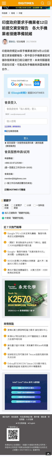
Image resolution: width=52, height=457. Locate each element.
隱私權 (43, 417)
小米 (29, 205)
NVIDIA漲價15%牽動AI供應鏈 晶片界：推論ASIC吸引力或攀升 (28, 262)
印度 (20, 13)
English (32, 423)
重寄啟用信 (16, 127)
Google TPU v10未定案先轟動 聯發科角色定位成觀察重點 (27, 235)
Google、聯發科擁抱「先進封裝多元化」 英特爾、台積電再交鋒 (27, 253)
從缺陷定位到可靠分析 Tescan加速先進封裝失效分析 (28, 356)
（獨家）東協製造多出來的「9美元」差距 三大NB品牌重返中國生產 (28, 244)
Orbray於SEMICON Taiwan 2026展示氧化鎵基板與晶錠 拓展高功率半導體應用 (27, 365)
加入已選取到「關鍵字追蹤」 (18, 213)
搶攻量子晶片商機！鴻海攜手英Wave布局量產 (28, 347)
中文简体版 (21, 423)
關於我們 (6, 417)
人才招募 (29, 419)
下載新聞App (13, 427)
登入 (26, 138)
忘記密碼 (8, 127)
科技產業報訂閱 (26, 417)
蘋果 (7, 205)
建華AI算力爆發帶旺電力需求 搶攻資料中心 (28, 329)
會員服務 (14, 417)
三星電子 (18, 205)
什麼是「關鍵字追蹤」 (15, 218)
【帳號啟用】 (11, 146)
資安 (16, 208)
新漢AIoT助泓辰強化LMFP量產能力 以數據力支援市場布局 (27, 338)
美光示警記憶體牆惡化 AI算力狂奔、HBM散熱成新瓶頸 (28, 271)
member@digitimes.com (15, 179)
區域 (13, 13)
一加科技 (40, 205)
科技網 (4, 13)
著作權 (36, 417)
